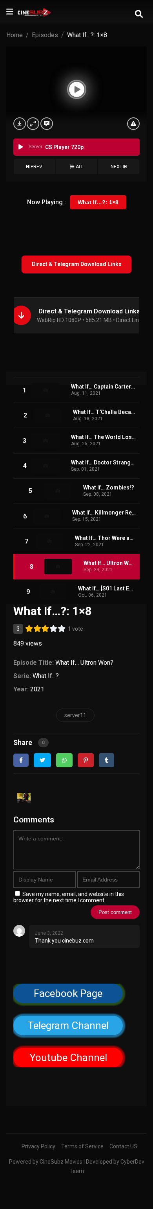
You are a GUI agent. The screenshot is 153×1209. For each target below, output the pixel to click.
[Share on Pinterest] (86, 760)
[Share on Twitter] (42, 760)
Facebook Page (68, 993)
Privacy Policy (38, 1146)
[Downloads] (19, 123)
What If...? (46, 676)
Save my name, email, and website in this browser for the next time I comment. (68, 897)
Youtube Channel (68, 1057)
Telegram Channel (68, 1025)
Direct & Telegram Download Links (77, 264)
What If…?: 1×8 (98, 202)
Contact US (123, 1146)
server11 (75, 715)
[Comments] (46, 123)
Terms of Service (82, 1146)
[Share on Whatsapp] (64, 760)
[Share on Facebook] (21, 760)
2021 (37, 689)
